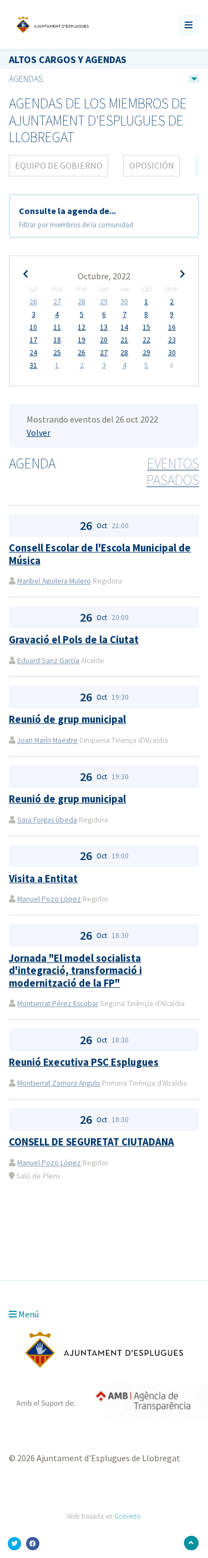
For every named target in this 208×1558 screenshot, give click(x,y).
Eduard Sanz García (48, 660)
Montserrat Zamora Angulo (58, 1083)
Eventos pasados (172, 472)
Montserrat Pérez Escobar (57, 1003)
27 (57, 302)
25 (57, 352)
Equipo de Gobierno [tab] (59, 165)
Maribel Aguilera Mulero (54, 581)
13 (104, 327)
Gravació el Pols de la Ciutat (74, 639)
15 (146, 327)
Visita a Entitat (43, 878)
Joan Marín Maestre (47, 740)
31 (33, 365)
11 (57, 327)
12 (81, 327)
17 (33, 340)
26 (33, 302)
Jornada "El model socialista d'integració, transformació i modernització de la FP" (75, 970)
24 (33, 352)
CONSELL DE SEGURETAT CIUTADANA (91, 1141)
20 (104, 340)
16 (172, 327)
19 (81, 340)
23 (172, 340)
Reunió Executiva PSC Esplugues (84, 1062)
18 (57, 340)
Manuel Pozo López (49, 899)
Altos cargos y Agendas (67, 59)
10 (33, 327)
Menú (28, 1314)
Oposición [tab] (151, 165)
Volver (38, 432)
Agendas (26, 78)
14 (124, 327)
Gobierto (127, 1516)
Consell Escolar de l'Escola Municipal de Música (100, 553)
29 (104, 302)
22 (146, 340)
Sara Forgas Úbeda (47, 820)
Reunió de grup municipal (67, 719)
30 (124, 302)
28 (81, 302)
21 (124, 340)
